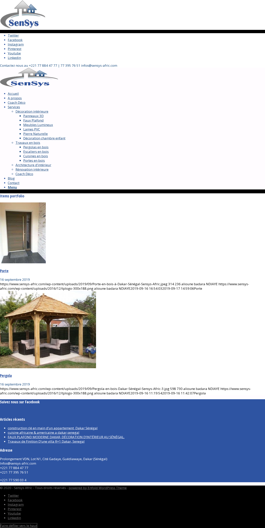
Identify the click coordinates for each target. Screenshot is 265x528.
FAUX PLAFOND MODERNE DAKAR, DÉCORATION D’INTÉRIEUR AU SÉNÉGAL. (66, 437)
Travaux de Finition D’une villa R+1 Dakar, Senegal (46, 441)
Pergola (6, 375)
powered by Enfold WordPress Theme (98, 488)
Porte (4, 270)
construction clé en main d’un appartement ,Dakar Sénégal (53, 428)
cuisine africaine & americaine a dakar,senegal (43, 432)
